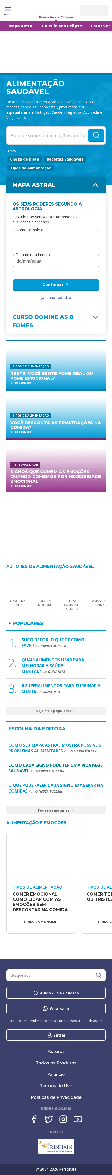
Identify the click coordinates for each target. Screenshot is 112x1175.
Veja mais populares (53, 710)
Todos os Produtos (56, 1063)
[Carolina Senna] (17, 584)
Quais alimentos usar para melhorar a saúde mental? (53, 665)
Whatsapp (59, 1008)
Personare (23, 383)
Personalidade (25, 465)
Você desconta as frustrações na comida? (55, 425)
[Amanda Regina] (99, 584)
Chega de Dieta (24, 159)
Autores (56, 1051)
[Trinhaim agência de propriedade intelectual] (56, 1153)
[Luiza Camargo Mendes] (71, 584)
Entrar (59, 1035)
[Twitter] (49, 1119)
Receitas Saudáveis (65, 159)
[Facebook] (34, 1119)
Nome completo (29, 230)
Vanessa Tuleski (83, 751)
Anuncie (56, 1074)
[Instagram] (63, 1119)
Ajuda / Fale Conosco (59, 993)
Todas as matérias (54, 810)
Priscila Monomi (40, 922)
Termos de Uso (56, 1085)
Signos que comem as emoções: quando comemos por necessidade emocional (55, 476)
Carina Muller (53, 646)
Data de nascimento (33, 254)
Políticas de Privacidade (56, 1097)
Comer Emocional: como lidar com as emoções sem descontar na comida (40, 902)
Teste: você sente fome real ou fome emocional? (51, 376)
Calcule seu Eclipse (62, 26)
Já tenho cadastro (56, 297)
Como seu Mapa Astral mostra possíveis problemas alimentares (54, 748)
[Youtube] (78, 1119)
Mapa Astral (21, 26)
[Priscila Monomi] (44, 584)
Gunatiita (56, 671)
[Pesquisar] (98, 975)
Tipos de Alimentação (30, 167)
